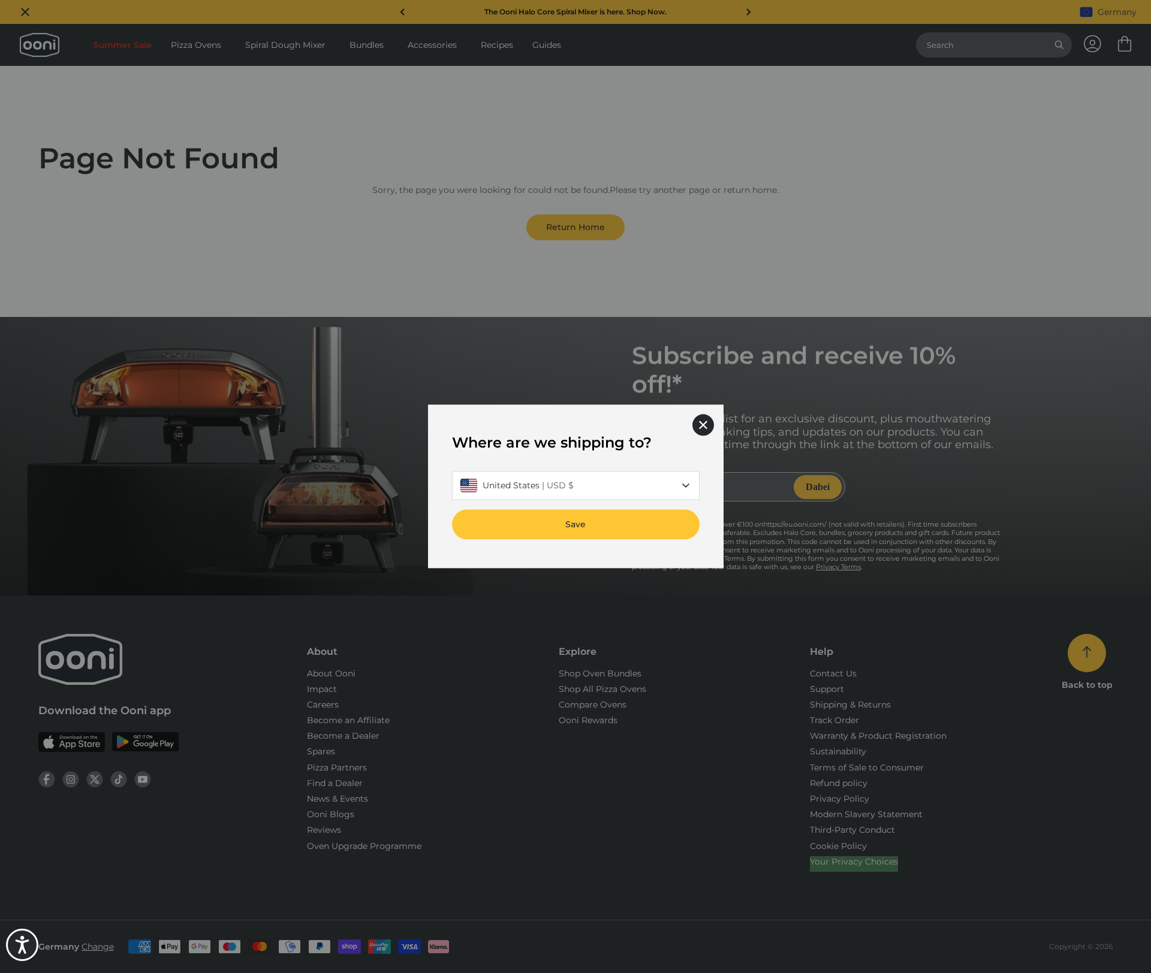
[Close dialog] (703, 425)
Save (575, 524)
